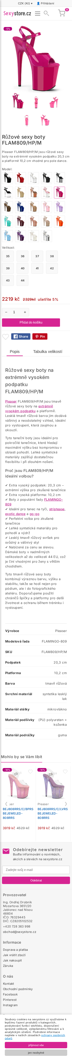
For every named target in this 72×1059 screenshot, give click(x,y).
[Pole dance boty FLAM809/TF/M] (33, 212)
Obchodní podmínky (18, 989)
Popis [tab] (15, 351)
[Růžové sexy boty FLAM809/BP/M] (46, 212)
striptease (57, 509)
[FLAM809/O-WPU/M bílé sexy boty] (33, 241)
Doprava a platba (15, 950)
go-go (34, 514)
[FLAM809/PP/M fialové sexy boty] (20, 241)
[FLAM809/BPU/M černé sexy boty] (46, 183)
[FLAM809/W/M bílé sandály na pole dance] (33, 183)
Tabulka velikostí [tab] (47, 351)
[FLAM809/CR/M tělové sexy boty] (20, 197)
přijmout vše (36, 1045)
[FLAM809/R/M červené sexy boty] (20, 183)
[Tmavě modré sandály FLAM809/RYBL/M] (20, 212)
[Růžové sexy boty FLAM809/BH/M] (33, 226)
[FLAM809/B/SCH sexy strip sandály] (59, 183)
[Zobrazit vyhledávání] (45, 13)
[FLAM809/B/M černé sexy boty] (7, 183)
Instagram (10, 1005)
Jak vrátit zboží (14, 955)
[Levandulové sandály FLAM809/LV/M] (59, 212)
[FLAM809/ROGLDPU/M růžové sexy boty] (33, 197)
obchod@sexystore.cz (19, 932)
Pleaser (11, 401)
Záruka (8, 966)
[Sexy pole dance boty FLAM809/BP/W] (46, 197)
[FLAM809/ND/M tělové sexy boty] (46, 226)
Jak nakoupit (12, 960)
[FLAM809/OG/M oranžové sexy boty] (59, 226)
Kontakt (8, 984)
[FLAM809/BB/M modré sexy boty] (7, 241)
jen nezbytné (36, 1052)
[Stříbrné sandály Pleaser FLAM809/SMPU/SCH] (46, 241)
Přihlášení (47, 3)
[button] (30, 771)
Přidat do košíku (31, 322)
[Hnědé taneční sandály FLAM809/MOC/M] (7, 212)
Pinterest (10, 1000)
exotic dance (15, 514)
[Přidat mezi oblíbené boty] (5, 336)
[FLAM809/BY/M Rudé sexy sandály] (20, 226)
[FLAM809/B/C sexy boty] (7, 197)
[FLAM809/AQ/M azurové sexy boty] (7, 226)
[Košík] (61, 13)
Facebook (10, 994)
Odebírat (36, 880)
